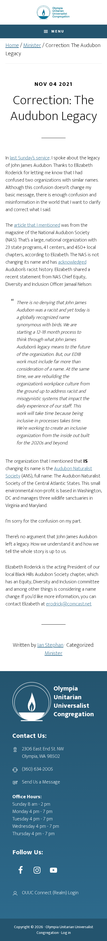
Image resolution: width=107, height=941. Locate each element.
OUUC (53, 12)
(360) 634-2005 (37, 769)
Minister (54, 653)
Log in (66, 933)
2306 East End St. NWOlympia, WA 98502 (43, 753)
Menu (57, 31)
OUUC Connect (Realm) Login (50, 893)
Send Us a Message (41, 782)
